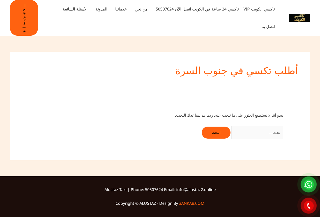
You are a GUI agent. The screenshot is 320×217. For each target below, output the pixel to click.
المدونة (101, 9)
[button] (24, 18)
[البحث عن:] (256, 132)
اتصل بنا (268, 26)
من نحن (141, 9)
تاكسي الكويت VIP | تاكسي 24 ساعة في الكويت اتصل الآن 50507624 (215, 9)
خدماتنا (121, 9)
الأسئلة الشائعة (75, 9)
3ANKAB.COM (191, 203)
